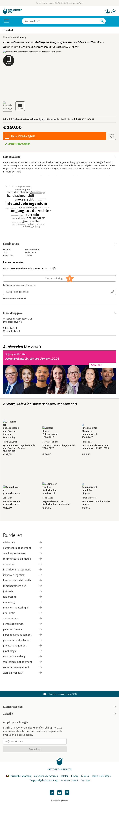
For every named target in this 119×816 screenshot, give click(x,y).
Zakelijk (8, 713)
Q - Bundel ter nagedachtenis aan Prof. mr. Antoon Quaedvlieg (19, 448)
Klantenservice (13, 707)
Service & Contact (69, 780)
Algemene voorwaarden (46, 776)
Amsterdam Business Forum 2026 (33, 359)
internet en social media (17, 580)
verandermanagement (16, 667)
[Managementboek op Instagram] (67, 792)
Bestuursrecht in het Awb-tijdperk (96, 502)
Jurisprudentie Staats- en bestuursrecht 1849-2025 (95, 446)
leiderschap (9, 596)
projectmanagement (14, 645)
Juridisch (9, 30)
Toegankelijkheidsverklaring (43, 780)
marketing (9, 602)
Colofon (64, 776)
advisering (9, 542)
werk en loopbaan (13, 672)
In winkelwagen (23, 136)
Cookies (85, 776)
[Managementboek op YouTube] (59, 792)
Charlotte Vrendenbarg (14, 37)
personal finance (12, 629)
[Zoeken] (102, 21)
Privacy (74, 776)
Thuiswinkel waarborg (20, 776)
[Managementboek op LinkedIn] (52, 792)
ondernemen (10, 618)
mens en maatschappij (16, 607)
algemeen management (17, 547)
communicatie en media (17, 558)
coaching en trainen (14, 553)
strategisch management (17, 661)
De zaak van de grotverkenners (11, 502)
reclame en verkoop (14, 656)
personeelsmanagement (17, 634)
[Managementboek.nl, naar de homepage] (12, 13)
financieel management (17, 569)
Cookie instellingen (101, 776)
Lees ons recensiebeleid (14, 298)
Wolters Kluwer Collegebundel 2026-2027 (58, 446)
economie (8, 564)
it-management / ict (14, 585)
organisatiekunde (13, 623)
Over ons (85, 780)
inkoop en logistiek (13, 575)
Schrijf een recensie (17, 291)
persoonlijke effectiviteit (16, 640)
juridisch (8, 591)
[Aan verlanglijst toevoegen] (112, 136)
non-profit (9, 613)
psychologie (10, 651)
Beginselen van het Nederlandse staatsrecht (56, 502)
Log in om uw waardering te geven (19, 285)
